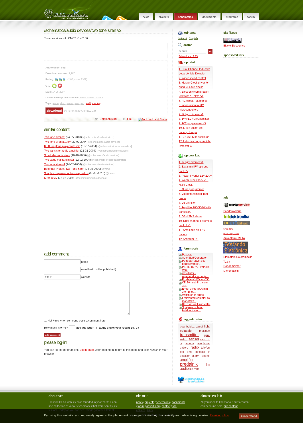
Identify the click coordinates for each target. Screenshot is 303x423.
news (139, 402)
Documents (209, 17)
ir (209, 351)
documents (178, 402)
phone (206, 355)
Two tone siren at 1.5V (57, 141)
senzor (205, 339)
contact (166, 406)
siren (62, 103)
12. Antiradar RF (188, 239)
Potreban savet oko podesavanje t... (193, 262)
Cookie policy (219, 415)
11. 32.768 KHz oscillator (194, 136)
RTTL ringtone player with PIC (62, 146)
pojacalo (186, 330)
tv (181, 343)
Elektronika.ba (70, 10)
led (191, 368)
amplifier (186, 360)
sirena (70, 103)
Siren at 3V (50, 177)
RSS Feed (121, 18)
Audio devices (78, 30)
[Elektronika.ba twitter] (191, 382)
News (146, 17)
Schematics (185, 17)
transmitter (189, 335)
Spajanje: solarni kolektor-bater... (192, 309)
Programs (232, 17)
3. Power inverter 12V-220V (195, 175)
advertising (153, 406)
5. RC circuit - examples (193, 100)
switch (183, 339)
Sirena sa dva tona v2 (91, 97)
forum (141, 406)
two (82, 103)
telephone (203, 343)
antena (189, 343)
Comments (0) (108, 119)
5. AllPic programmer (191, 189)
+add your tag (93, 103)
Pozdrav (187, 254)
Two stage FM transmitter (59, 159)
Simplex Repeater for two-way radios (66, 173)
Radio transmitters (117, 159)
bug (182, 326)
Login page (87, 349)
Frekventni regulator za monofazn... (196, 299)
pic (182, 351)
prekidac (204, 330)
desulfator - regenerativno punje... (195, 275)
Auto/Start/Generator (194, 257)
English (193, 38)
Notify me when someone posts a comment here (77, 320)
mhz (196, 368)
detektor (185, 355)
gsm (207, 335)
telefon (205, 347)
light (207, 326)
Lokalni (182, 38)
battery (184, 347)
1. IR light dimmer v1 (191, 162)
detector (200, 351)
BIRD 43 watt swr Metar (196, 304)
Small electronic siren (57, 155)
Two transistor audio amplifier (61, 150)
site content (231, 406)
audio (184, 368)
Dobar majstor (231, 266)
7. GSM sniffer (187, 202)
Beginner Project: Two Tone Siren (64, 168)
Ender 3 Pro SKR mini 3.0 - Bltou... (195, 290)
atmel (199, 326)
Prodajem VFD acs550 (195, 279)
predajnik (189, 364)
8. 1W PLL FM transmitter (194, 118)
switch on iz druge (193, 294)
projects (149, 402)
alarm (56, 103)
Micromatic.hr (231, 270)
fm (208, 364)
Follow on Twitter (107, 18)
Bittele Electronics (234, 45)
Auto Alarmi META (234, 238)
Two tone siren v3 (54, 137)
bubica (190, 326)
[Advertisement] (96, 50)
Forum (251, 17)
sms (190, 351)
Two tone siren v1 (54, 164)
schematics (163, 402)
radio (195, 347)
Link (129, 119)
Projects (164, 17)
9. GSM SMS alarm (190, 216)
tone (77, 103)
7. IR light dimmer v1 (191, 114)
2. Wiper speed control (192, 78)
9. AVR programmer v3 (192, 123)
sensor (194, 339)
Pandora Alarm (232, 211)
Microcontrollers (122, 146)
